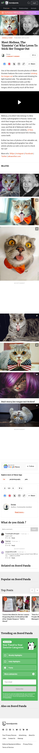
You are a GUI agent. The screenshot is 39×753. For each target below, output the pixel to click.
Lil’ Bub (30, 130)
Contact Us (11, 738)
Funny (10, 38)
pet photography (15, 479)
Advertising (22, 735)
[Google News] (27, 729)
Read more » (19, 512)
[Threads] (20, 729)
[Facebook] (3, 729)
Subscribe (19, 689)
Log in (34, 3)
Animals (5, 38)
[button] (32, 590)
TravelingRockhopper (12, 533)
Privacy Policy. (8, 697)
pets (26, 479)
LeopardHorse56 (10, 552)
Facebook (29, 153)
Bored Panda (9, 724)
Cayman (8, 541)
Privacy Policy (27, 744)
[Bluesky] (17, 729)
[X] (13, 729)
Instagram (20, 153)
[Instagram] (6, 729)
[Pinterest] (10, 729)
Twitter (4, 156)
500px (12, 153)
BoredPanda (11, 3)
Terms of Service (8, 747)
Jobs (4, 738)
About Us (32, 735)
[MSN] (23, 729)
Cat (4, 479)
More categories (10, 674)
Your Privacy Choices (9, 735)
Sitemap (20, 738)
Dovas (8, 54)
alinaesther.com (14, 156)
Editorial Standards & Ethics (11, 744)
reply (13, 538)
